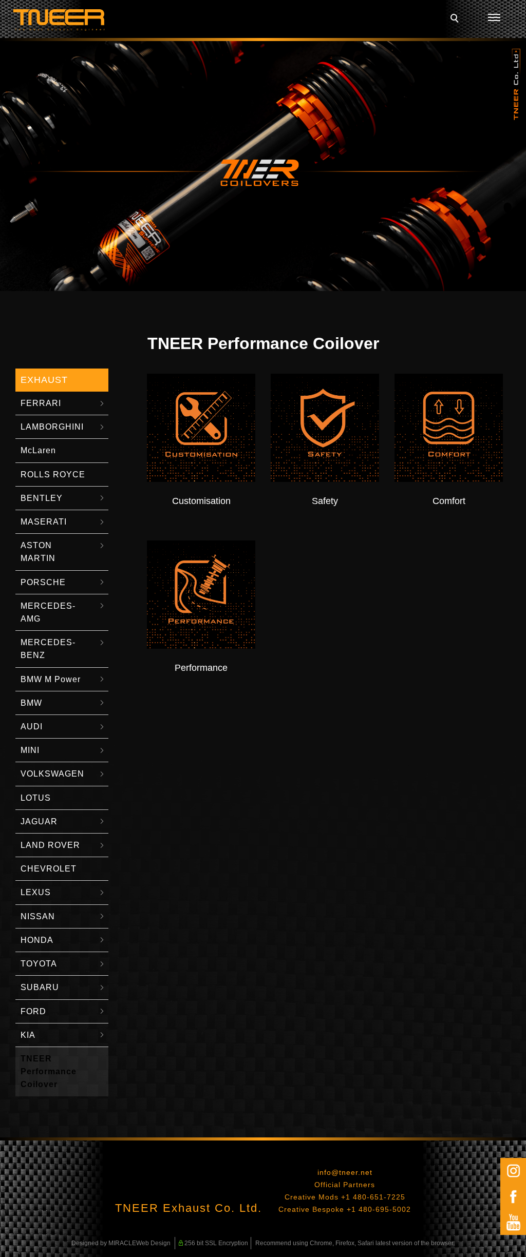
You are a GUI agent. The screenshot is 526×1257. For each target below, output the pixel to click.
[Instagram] (513, 1171)
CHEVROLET (49, 868)
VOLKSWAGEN (52, 773)
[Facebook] (513, 1196)
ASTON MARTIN (38, 552)
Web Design (153, 1243)
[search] (456, 19)
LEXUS (36, 892)
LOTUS (36, 798)
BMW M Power (51, 679)
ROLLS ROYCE (53, 474)
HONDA (37, 940)
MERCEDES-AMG (48, 612)
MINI (30, 750)
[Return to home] (59, 20)
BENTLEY (42, 498)
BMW (31, 703)
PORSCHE (43, 582)
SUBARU (40, 987)
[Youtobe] (513, 1222)
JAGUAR (39, 821)
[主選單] (494, 18)
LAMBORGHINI (52, 426)
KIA (28, 1035)
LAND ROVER (50, 845)
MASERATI (44, 521)
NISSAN (38, 916)
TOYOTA (39, 963)
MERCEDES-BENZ (48, 649)
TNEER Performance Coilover (49, 1071)
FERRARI (41, 403)
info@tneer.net (344, 1172)
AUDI (32, 726)
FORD (33, 1011)
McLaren (38, 450)
